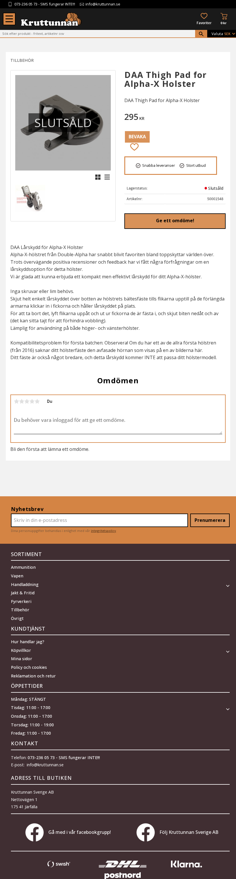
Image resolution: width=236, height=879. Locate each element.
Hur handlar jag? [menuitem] (27, 641)
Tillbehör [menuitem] (20, 609)
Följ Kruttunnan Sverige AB (188, 832)
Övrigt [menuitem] (17, 618)
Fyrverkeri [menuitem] (21, 601)
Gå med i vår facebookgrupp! (79, 832)
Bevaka (137, 136)
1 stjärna (16, 401)
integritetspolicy (103, 530)
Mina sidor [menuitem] (21, 658)
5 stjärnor (37, 401)
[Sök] (201, 34)
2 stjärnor (21, 401)
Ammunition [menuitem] (23, 567)
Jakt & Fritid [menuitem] (23, 592)
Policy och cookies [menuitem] (29, 667)
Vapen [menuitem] (17, 576)
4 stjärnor (32, 401)
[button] (9, 19)
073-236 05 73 (25, 4)
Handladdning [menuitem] (25, 584)
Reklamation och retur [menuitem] (33, 676)
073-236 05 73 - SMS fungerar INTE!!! (64, 757)
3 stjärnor (26, 401)
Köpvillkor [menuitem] (21, 650)
